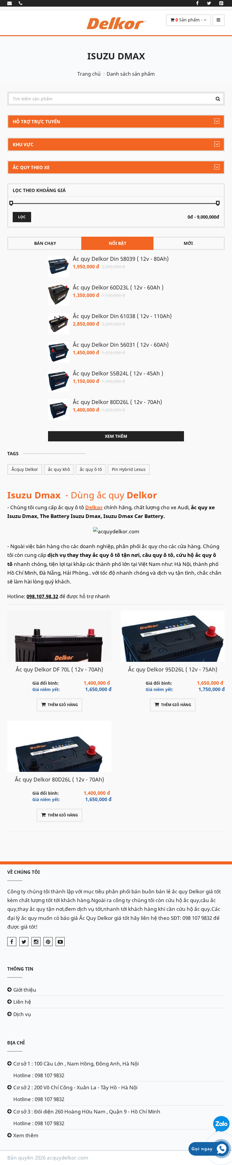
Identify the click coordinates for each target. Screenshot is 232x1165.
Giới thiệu (24, 989)
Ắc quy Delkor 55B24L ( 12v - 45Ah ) (118, 373)
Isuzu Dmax (116, 56)
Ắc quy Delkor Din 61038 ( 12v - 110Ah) (122, 316)
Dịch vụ (22, 1014)
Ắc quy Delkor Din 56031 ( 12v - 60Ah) (121, 344)
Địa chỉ (16, 1043)
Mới (188, 243)
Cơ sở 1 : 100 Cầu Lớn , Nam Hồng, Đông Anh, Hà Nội (76, 1063)
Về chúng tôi (23, 872)
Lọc (22, 216)
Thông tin (20, 969)
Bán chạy (45, 243)
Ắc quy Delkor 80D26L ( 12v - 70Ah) (117, 402)
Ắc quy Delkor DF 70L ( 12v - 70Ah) (59, 669)
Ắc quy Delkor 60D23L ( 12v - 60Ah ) (118, 287)
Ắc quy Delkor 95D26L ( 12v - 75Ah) (172, 669)
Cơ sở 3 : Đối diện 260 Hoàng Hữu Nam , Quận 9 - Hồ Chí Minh (86, 1111)
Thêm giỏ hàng (63, 704)
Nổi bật (117, 243)
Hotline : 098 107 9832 (38, 1075)
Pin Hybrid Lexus (129, 469)
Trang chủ (89, 74)
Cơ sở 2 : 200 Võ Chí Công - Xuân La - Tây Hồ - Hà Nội (75, 1087)
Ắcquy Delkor (24, 469)
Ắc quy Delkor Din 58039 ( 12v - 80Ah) (121, 258)
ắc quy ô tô (91, 469)
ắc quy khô (59, 469)
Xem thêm (116, 436)
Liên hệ (22, 1001)
